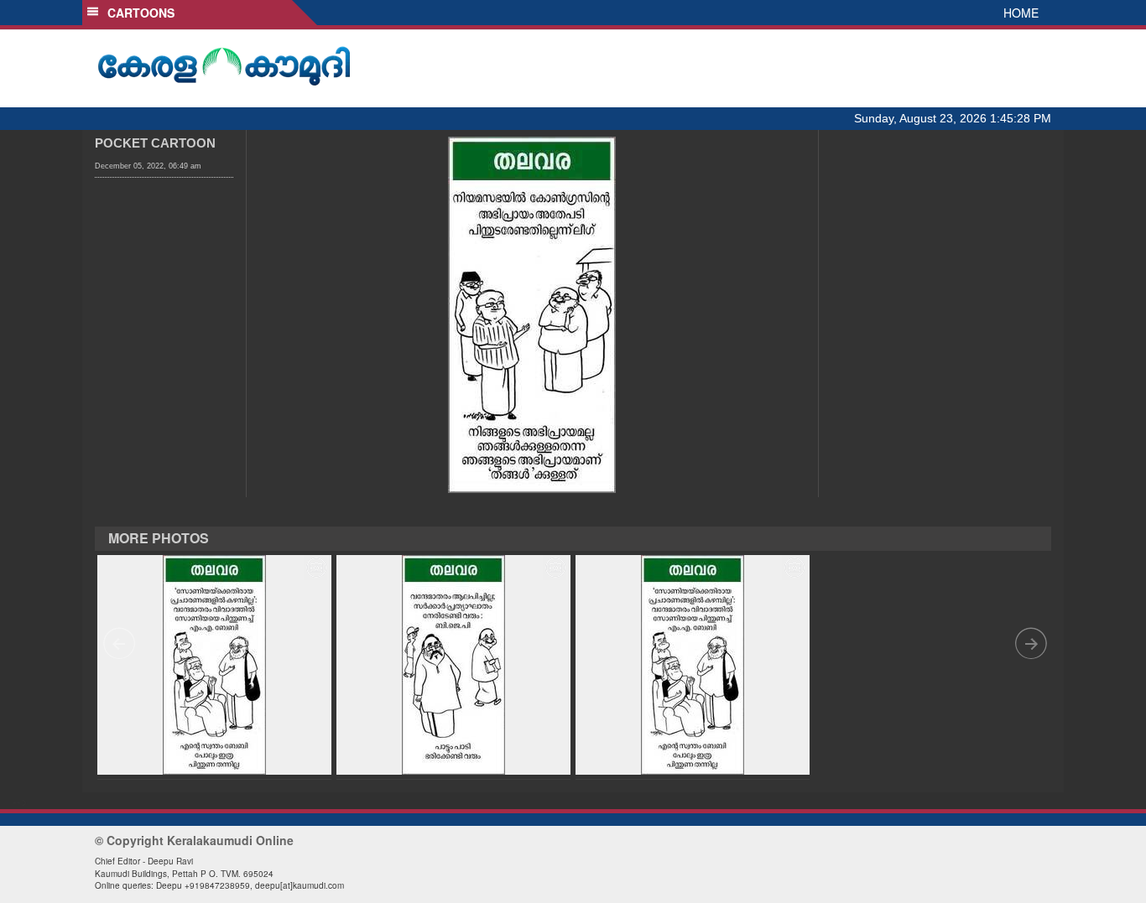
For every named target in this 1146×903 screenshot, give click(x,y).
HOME (1021, 12)
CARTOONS (138, 12)
